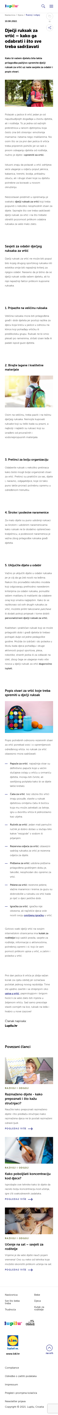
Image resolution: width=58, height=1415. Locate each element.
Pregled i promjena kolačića (21, 1393)
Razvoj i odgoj (33, 15)
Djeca (20, 15)
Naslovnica (10, 15)
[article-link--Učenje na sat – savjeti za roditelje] (29, 1221)
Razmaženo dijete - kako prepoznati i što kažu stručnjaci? (24, 1099)
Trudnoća (10, 1309)
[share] (49, 27)
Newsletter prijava (15, 1401)
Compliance (12, 1368)
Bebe (37, 1295)
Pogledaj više (16, 1129)
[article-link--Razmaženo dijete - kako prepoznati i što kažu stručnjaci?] (29, 1070)
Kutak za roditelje (39, 1308)
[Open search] (43, 6)
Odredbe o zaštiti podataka (21, 1376)
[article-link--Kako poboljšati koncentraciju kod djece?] (29, 1150)
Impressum (11, 1384)
